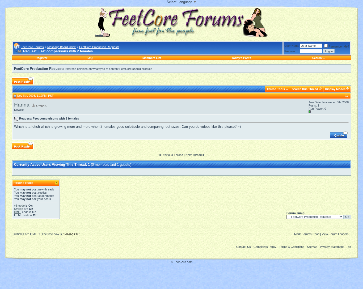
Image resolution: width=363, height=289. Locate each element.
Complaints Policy (265, 246)
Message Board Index (61, 47)
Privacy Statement (332, 246)
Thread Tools (276, 89)
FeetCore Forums (32, 47)
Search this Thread (305, 89)
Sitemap (312, 246)
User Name (291, 45)
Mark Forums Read (306, 234)
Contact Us (243, 246)
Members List (151, 58)
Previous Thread (172, 154)
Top (348, 246)
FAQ (90, 58)
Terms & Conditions (291, 246)
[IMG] (17, 212)
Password (290, 51)
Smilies (18, 208)
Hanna (21, 105)
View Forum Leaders (335, 234)
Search (317, 58)
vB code (19, 205)
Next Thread (193, 154)
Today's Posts (241, 58)
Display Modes (335, 89)
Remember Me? (338, 46)
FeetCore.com (183, 262)
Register (41, 58)
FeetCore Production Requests (99, 47)
